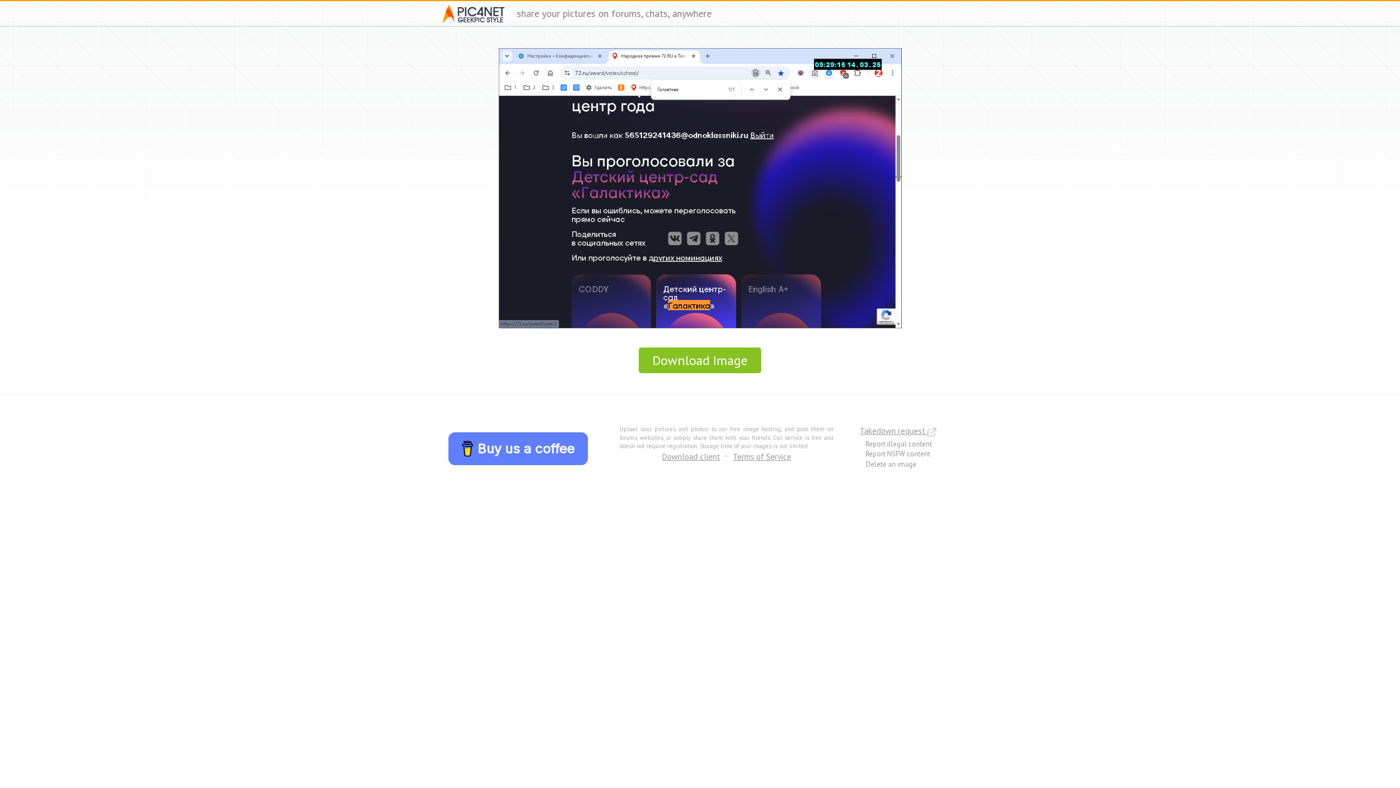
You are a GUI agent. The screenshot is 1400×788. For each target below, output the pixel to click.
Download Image (700, 360)
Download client (691, 456)
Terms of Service (762, 456)
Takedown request (894, 431)
